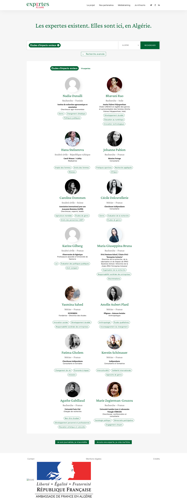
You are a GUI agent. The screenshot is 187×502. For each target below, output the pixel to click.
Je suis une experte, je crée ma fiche (113, 442)
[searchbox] (86, 45)
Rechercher (150, 45)
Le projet (91, 5)
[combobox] (72, 45)
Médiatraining (124, 5)
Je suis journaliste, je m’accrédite (72, 442)
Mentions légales (93, 458)
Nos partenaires (106, 5)
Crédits (156, 458)
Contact (30, 458)
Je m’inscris (140, 5)
